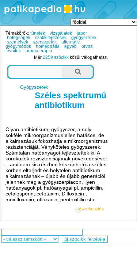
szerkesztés (92, 209)
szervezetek (45, 42)
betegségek (18, 37)
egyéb (70, 46)
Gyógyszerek (34, 87)
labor (82, 33)
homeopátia (48, 46)
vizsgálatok (61, 33)
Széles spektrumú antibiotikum (70, 100)
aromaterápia (39, 51)
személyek (17, 42)
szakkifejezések (50, 37)
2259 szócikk (56, 57)
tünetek (37, 33)
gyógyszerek (83, 37)
